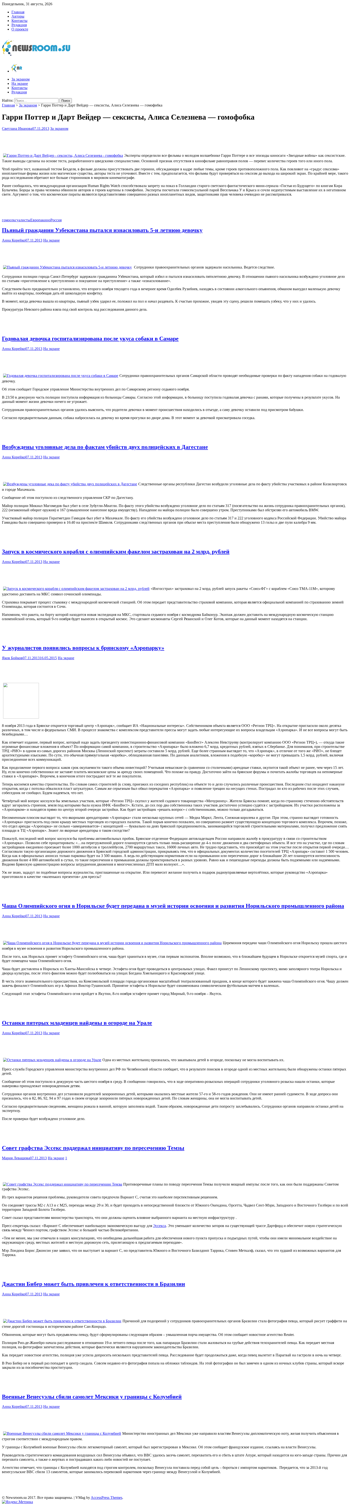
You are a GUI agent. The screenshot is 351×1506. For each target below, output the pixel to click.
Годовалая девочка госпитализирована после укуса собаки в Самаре (90, 338)
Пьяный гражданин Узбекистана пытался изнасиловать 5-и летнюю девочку (102, 230)
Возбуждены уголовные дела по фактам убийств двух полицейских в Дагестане (105, 447)
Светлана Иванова (17, 129)
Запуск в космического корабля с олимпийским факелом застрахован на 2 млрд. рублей (115, 551)
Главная (17, 12)
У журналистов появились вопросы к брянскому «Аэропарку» (83, 648)
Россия (56, 220)
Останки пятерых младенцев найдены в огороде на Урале (77, 1023)
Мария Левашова (16, 1158)
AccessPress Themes (106, 1498)
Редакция (19, 25)
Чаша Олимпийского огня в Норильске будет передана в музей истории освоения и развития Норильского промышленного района (173, 906)
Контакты (19, 21)
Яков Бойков (12, 658)
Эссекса (159, 1226)
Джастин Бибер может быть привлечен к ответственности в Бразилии (93, 1284)
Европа (36, 220)
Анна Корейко (13, 240)
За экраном (20, 79)
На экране (19, 83)
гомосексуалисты (16, 220)
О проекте (19, 29)
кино (46, 220)
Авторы (17, 16)
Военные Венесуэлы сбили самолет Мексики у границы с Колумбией (92, 1397)
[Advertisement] (175, 140)
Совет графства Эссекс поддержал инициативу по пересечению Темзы (93, 1148)
